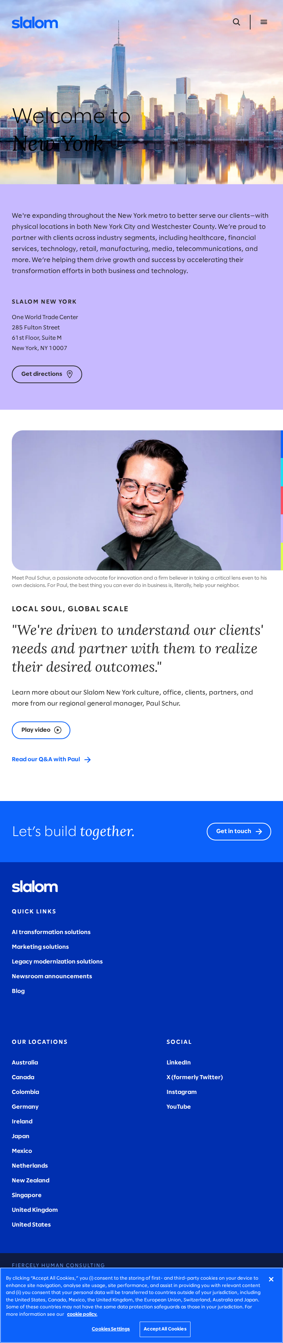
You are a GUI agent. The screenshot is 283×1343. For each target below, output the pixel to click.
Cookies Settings (111, 1329)
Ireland (22, 1122)
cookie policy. (82, 1314)
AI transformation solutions (51, 932)
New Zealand (30, 1180)
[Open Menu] (263, 22)
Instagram (182, 1092)
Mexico (22, 1151)
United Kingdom (35, 1210)
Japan (20, 1136)
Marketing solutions (40, 947)
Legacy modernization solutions (57, 962)
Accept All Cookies (165, 1329)
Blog (18, 991)
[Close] (271, 1279)
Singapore (27, 1195)
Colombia (25, 1092)
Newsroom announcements (52, 976)
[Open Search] (236, 22)
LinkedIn (179, 1063)
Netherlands (30, 1166)
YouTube (179, 1107)
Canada (23, 1077)
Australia (25, 1063)
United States (31, 1225)
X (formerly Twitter (194, 1077)
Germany (25, 1107)
